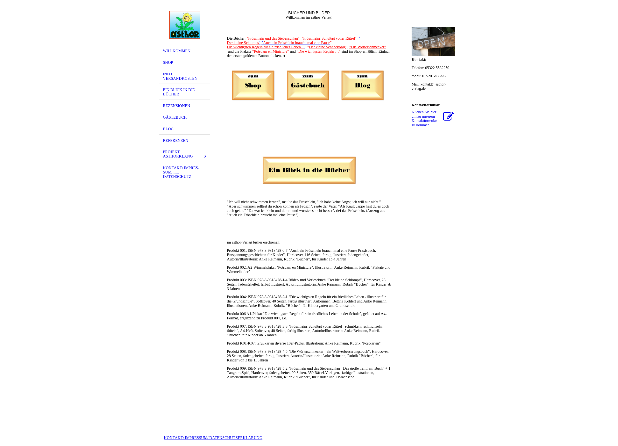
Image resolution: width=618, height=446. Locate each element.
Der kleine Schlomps (243, 43)
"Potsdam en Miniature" (270, 51)
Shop (168, 62)
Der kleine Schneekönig (327, 47)
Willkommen (176, 51)
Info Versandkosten (180, 76)
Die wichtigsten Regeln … (318, 51)
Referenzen (175, 140)
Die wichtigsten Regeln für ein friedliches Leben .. (265, 47)
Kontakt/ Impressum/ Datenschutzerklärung (213, 438)
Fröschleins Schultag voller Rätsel (329, 38)
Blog (168, 129)
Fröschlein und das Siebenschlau (273, 38)
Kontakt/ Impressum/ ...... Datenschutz (181, 172)
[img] (184, 25)
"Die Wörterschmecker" (367, 47)
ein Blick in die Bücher (179, 92)
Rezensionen (176, 106)
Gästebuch (175, 117)
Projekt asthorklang (178, 154)
